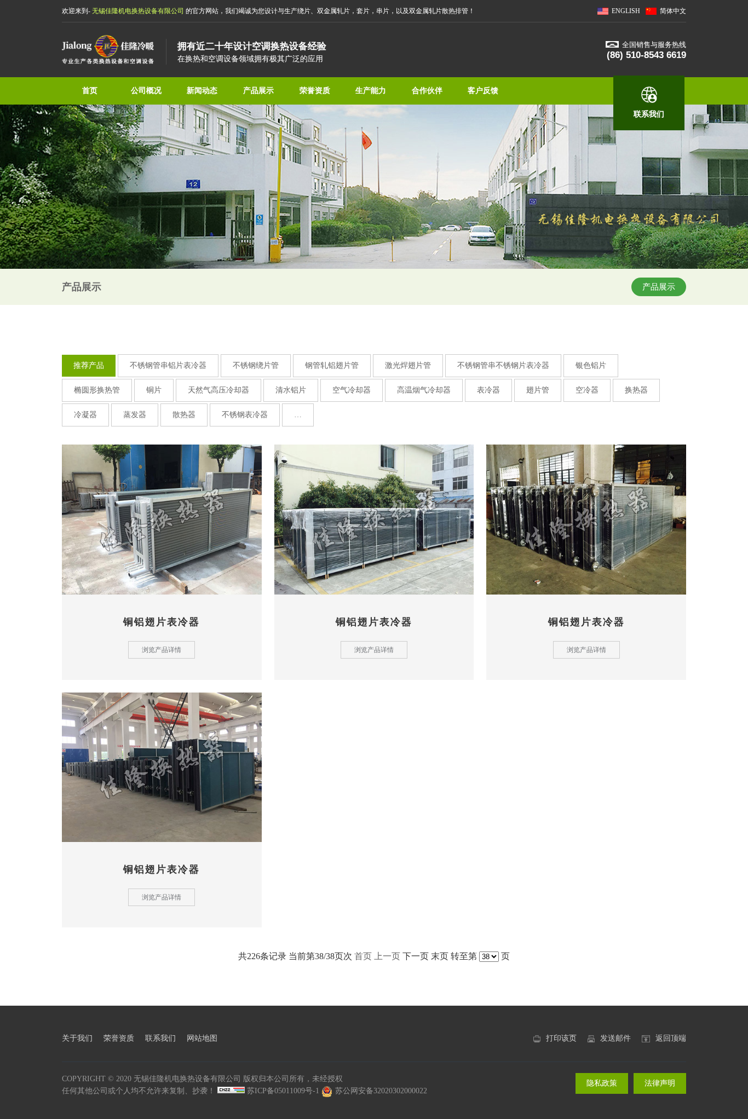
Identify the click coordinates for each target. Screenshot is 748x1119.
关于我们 (77, 1038)
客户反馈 (483, 90)
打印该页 (561, 1038)
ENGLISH (626, 11)
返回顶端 (670, 1038)
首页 (89, 90)
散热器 (183, 415)
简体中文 (673, 11)
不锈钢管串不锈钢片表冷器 (503, 365)
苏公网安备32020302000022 (381, 1091)
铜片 (154, 390)
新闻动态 (202, 90)
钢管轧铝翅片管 (332, 365)
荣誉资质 (315, 90)
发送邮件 (615, 1038)
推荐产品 (88, 365)
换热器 (636, 390)
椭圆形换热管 (97, 390)
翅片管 (537, 390)
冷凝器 (85, 415)
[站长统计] (231, 1091)
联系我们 (649, 114)
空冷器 (587, 390)
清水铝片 (290, 390)
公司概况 (146, 90)
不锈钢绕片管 (256, 365)
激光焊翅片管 (408, 365)
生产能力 (370, 90)
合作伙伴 (427, 90)
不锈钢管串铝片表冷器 (168, 365)
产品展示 (258, 90)
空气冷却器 (351, 390)
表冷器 (488, 390)
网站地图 (202, 1038)
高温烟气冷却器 (424, 390)
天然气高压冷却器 (218, 390)
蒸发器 (134, 415)
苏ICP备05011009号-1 (283, 1091)
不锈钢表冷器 (245, 415)
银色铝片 (591, 365)
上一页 (387, 956)
